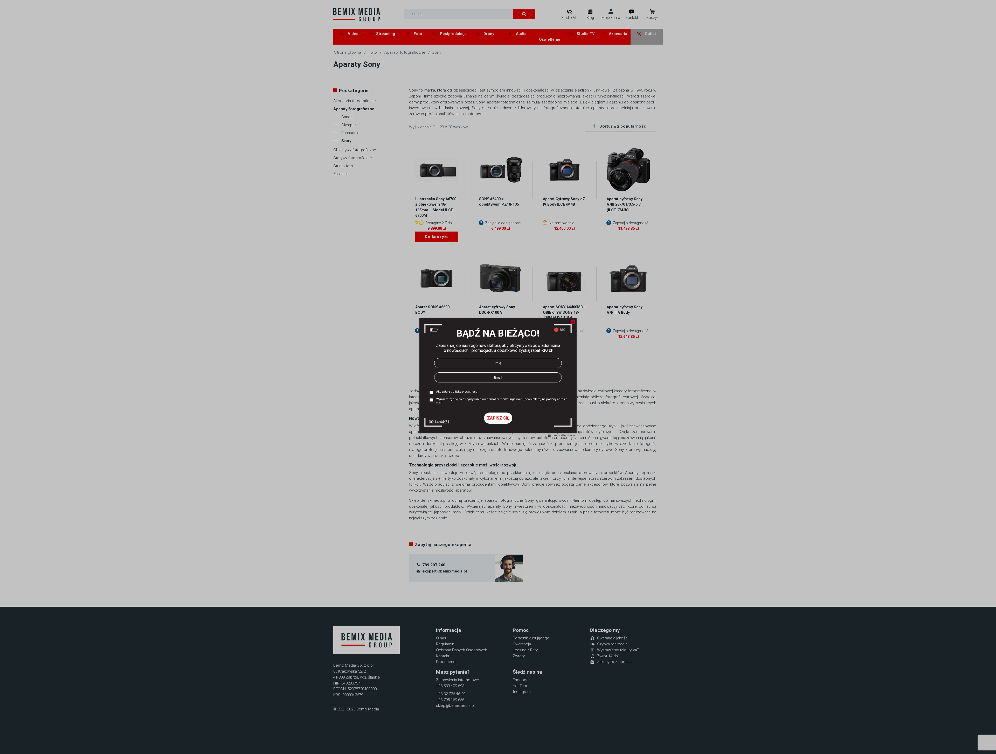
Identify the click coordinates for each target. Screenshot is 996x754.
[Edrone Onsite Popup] (498, 377)
